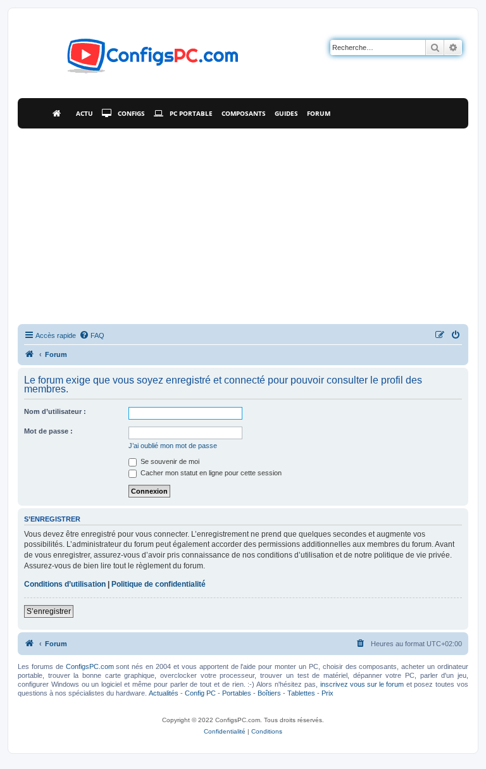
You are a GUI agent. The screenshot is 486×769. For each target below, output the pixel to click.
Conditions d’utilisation (65, 584)
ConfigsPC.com (90, 666)
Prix (327, 693)
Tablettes (301, 693)
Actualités (163, 693)
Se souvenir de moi (169, 461)
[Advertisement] (243, 223)
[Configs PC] (134, 59)
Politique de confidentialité (158, 584)
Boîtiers (269, 693)
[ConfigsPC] (29, 354)
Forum (318, 113)
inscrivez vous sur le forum (362, 684)
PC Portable (191, 113)
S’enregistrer (49, 611)
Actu (84, 113)
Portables (236, 693)
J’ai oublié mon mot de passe (172, 445)
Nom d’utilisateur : (55, 411)
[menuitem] (91, 335)
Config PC (200, 693)
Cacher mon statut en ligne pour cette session (210, 473)
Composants (243, 113)
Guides (286, 113)
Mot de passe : (48, 431)
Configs (131, 113)
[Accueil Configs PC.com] (60, 113)
